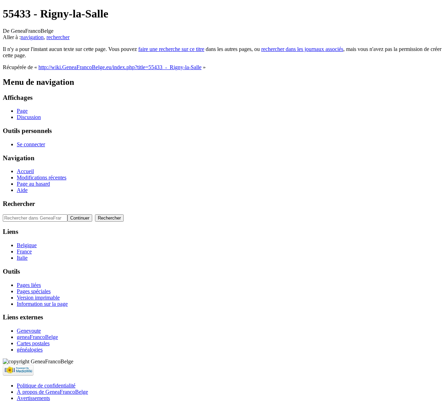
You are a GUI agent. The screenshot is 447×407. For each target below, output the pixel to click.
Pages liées (29, 285)
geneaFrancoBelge (37, 337)
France (24, 251)
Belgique (27, 245)
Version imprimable (38, 298)
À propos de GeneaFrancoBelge (52, 392)
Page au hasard (33, 184)
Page (22, 111)
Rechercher (19, 203)
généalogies (30, 350)
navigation (32, 37)
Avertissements (33, 398)
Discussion (29, 117)
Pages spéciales (34, 291)
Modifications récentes (41, 177)
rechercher (57, 37)
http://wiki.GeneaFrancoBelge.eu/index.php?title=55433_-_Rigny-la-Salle (119, 67)
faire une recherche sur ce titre (171, 49)
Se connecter (31, 144)
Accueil (25, 171)
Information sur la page (42, 304)
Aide (22, 190)
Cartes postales (33, 343)
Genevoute (29, 331)
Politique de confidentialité (46, 385)
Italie (22, 258)
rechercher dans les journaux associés (302, 49)
